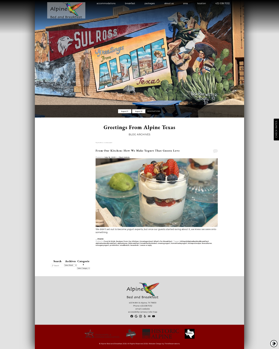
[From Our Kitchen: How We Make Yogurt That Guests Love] (157, 226)
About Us (169, 3)
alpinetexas (122, 243)
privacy (144, 312)
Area (185, 3)
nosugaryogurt (102, 245)
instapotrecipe (194, 243)
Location (201, 3)
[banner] (139, 335)
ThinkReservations (172, 344)
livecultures (207, 243)
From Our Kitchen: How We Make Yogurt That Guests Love (138, 150)
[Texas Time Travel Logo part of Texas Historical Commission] (131, 338)
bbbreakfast (134, 243)
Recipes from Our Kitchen (127, 241)
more (100, 239)
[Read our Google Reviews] (136, 316)
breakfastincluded (148, 243)
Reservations (153, 111)
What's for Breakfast (162, 241)
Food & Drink (109, 241)
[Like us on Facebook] (131, 316)
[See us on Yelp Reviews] (145, 316)
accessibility (133, 312)
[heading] (139, 130)
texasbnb (134, 245)
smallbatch (124, 245)
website (146, 309)
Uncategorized (146, 241)
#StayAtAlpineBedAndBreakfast (194, 241)
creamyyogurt (163, 243)
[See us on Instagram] (140, 316)
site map (153, 312)
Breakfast (130, 3)
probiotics (114, 245)
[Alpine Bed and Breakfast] (66, 17)
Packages (150, 3)
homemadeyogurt (179, 243)
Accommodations (106, 3)
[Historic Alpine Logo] (161, 338)
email (138, 309)
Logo (61, 3)
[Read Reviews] (149, 316)
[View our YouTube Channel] (153, 316)
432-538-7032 (222, 3)
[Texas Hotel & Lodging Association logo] (102, 338)
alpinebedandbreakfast (106, 243)
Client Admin (124, 157)
